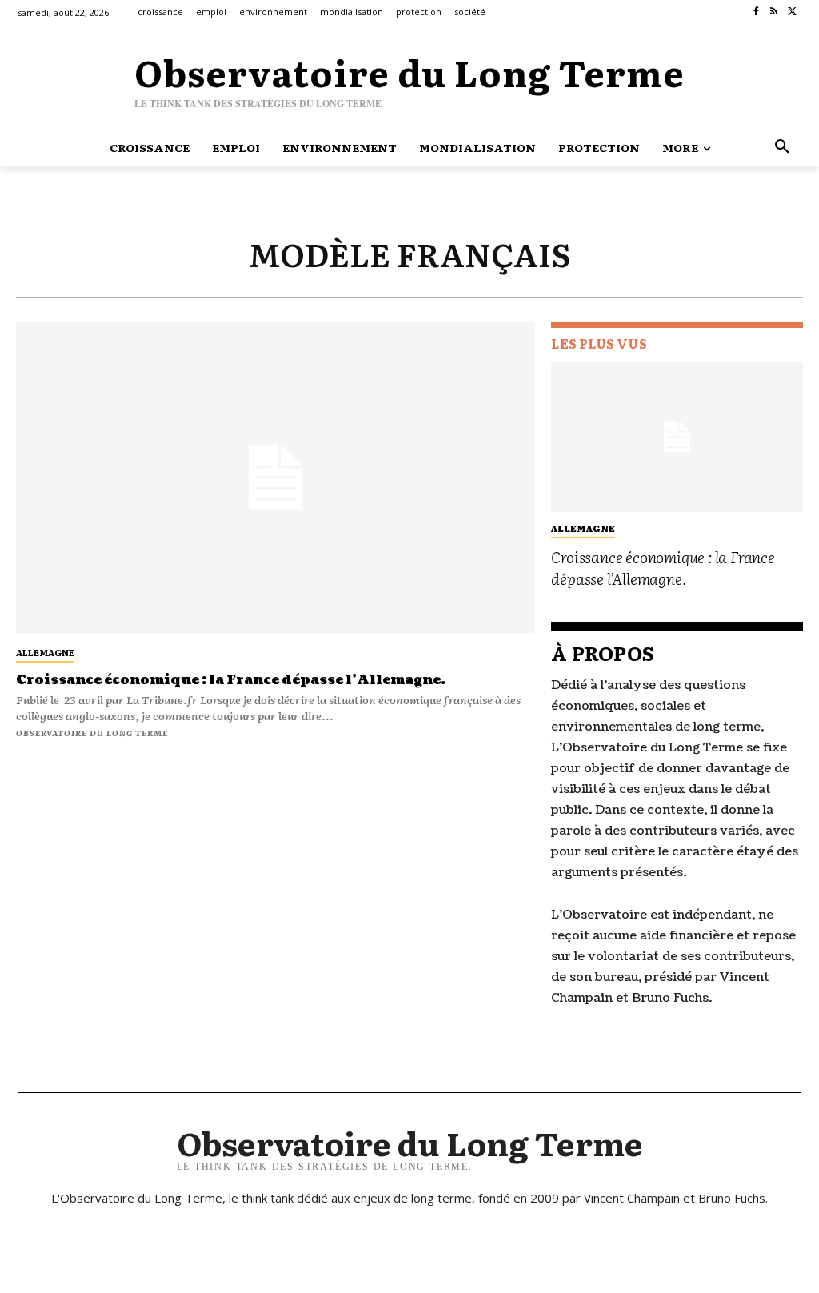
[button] (782, 147)
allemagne (45, 652)
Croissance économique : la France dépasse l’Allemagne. (230, 680)
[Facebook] (756, 11)
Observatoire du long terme (92, 733)
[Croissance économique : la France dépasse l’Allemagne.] (275, 478)
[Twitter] (792, 11)
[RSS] (774, 11)
